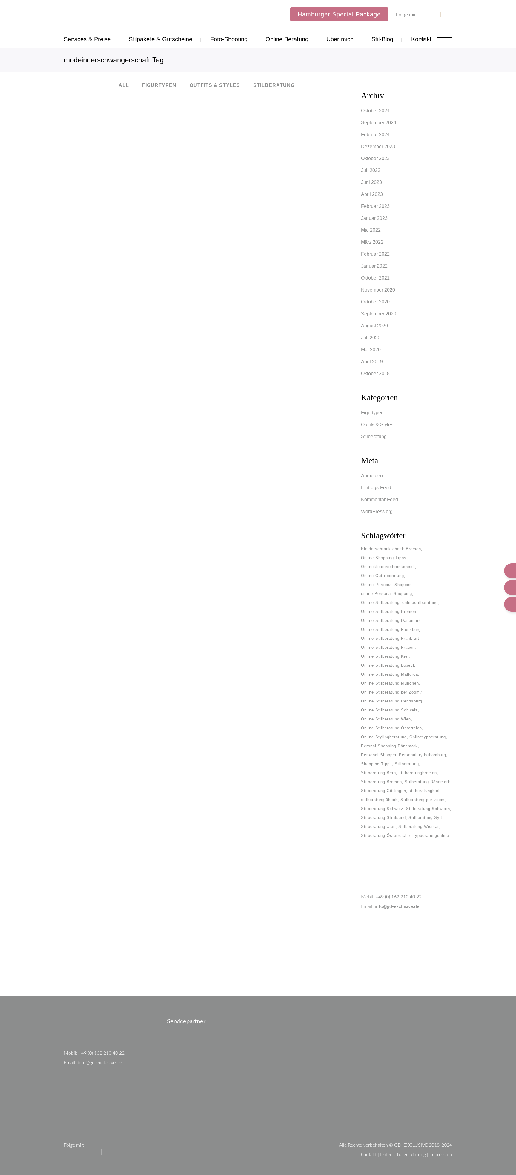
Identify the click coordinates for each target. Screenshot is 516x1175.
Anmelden (372, 475)
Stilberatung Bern (378, 773)
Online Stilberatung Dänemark (391, 620)
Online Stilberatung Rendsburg (391, 701)
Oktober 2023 (375, 158)
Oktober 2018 (375, 373)
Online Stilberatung (380, 602)
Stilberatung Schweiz (382, 808)
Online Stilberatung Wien (386, 719)
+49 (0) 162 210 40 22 (399, 897)
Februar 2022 (375, 254)
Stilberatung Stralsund (383, 817)
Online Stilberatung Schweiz (389, 710)
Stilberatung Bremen (381, 782)
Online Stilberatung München (390, 683)
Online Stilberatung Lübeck (388, 665)
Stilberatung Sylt (425, 817)
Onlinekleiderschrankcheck (388, 567)
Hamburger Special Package (339, 14)
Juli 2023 (370, 170)
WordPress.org (377, 511)
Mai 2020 (371, 349)
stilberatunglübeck (379, 799)
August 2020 (374, 325)
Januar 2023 (374, 218)
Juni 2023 (371, 182)
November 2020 (378, 289)
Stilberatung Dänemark (427, 782)
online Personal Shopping (386, 593)
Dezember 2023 (378, 146)
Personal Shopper (378, 755)
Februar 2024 (375, 134)
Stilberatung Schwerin (428, 808)
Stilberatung (374, 436)
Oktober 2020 (375, 301)
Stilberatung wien (378, 826)
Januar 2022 (374, 266)
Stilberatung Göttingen (383, 791)
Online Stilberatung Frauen (388, 647)
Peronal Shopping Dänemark (389, 746)
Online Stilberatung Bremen (388, 611)
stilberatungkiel (424, 791)
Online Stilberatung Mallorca (389, 674)
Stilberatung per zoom (422, 799)
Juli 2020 (370, 337)
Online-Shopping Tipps (383, 558)
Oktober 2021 (375, 277)
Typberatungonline (431, 835)
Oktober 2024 (375, 110)
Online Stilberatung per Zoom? (391, 692)
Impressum (440, 1154)
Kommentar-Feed (379, 499)
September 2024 (378, 122)
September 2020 (378, 313)
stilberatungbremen (418, 773)
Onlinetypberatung (427, 737)
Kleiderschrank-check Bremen (391, 549)
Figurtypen (372, 412)
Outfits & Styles (377, 424)
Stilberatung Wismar (418, 826)
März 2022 (372, 242)
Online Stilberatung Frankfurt (390, 638)
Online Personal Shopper (386, 584)
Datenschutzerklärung (403, 1154)
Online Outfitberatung (382, 575)
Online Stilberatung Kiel (385, 656)
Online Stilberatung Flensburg (391, 629)
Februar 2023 (375, 206)
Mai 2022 (371, 230)
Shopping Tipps (376, 764)
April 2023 (372, 194)
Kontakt (369, 1154)
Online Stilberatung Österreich (391, 728)
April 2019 (372, 361)
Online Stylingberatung (384, 737)
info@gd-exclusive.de (397, 906)
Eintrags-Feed (376, 487)
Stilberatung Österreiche (385, 835)
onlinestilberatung (420, 602)
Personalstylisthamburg (422, 755)
